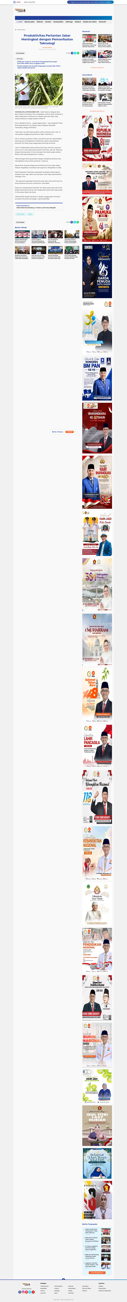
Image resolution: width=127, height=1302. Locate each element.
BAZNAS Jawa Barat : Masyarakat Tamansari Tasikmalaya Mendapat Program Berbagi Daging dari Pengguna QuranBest (88, 88)
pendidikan (43, 1288)
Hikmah (40, 22)
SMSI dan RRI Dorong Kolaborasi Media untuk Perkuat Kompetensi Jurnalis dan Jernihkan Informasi (92, 1256)
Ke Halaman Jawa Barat (97, 111)
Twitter (30, 1294)
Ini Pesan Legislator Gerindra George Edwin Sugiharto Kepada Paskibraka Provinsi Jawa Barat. (91, 2)
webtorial (71, 1293)
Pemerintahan (21, 214)
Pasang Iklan (102, 1288)
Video (20, 22)
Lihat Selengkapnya (96, 1272)
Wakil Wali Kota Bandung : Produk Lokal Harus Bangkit (36, 208)
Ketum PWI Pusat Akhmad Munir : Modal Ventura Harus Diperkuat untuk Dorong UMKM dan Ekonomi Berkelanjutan (105, 45)
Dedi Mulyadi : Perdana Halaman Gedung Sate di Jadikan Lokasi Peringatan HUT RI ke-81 (105, 104)
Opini (55, 1293)
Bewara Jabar (30, 22)
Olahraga (70, 22)
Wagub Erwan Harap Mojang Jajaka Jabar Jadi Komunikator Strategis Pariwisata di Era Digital (105, 88)
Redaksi (101, 1286)
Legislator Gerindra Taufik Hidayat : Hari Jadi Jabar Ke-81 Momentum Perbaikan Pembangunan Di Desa (92, 1264)
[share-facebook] (72, 53)
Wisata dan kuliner (90, 22)
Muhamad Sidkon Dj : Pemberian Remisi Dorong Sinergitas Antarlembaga (88, 104)
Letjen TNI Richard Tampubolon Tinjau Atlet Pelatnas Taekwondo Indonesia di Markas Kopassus (89, 45)
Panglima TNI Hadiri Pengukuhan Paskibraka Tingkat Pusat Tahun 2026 (89, 61)
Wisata (70, 1290)
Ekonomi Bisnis (86, 1288)
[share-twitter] (75, 53)
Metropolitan (58, 22)
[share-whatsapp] (78, 53)
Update (70, 432)
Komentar (21, 53)
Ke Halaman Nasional (97, 67)
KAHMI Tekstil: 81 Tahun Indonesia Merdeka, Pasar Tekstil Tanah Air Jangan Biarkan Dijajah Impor (104, 61)
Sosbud (78, 22)
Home (18, 2)
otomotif (103, 22)
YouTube (34, 1294)
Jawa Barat (87, 75)
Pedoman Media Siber (105, 1290)
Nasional (86, 31)
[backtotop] (63, 1280)
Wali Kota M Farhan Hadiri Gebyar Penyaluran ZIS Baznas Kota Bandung (92, 1239)
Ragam (30, 214)
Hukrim (48, 22)
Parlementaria (44, 1286)
